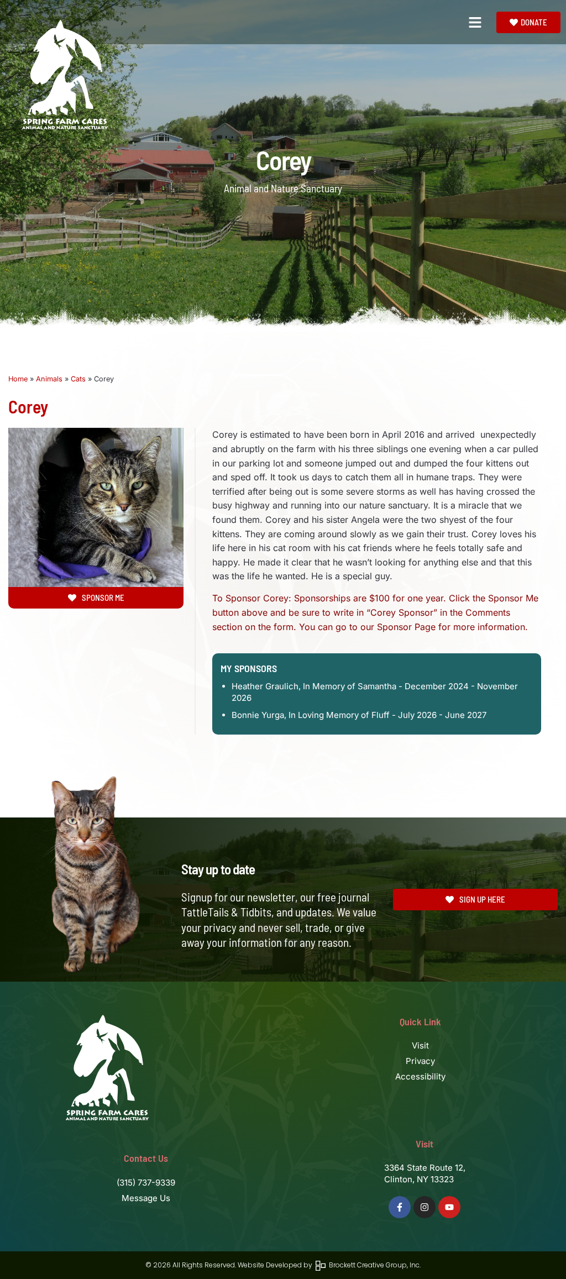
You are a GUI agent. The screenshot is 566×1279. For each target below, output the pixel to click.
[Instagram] (424, 1207)
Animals (49, 379)
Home (18, 379)
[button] (475, 22)
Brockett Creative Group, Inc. (373, 1265)
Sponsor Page (406, 626)
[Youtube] (449, 1207)
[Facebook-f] (400, 1207)
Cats (78, 379)
